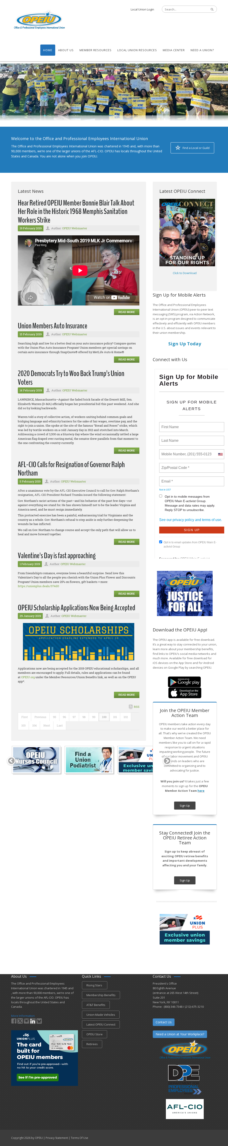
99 (93, 717)
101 (115, 717)
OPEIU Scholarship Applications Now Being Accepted (76, 608)
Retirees (92, 1044)
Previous (40, 717)
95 (54, 717)
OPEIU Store (94, 1034)
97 (74, 717)
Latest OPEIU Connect (100, 1024)
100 (104, 717)
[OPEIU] (39, 20)
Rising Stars (94, 985)
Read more (126, 312)
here (200, 791)
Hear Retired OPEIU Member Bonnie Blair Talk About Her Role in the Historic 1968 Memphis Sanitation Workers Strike (76, 211)
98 (84, 717)
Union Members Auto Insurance (52, 326)
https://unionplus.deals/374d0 (38, 586)
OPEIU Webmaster (74, 228)
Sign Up (185, 806)
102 (126, 717)
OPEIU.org (28, 677)
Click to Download (185, 273)
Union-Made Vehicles (100, 1015)
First (24, 717)
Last (60, 725)
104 (34, 725)
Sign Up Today (184, 344)
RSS (136, 707)
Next (46, 725)
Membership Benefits (101, 995)
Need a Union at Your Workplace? (180, 1034)
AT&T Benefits (95, 1005)
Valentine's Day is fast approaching (57, 555)
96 (64, 717)
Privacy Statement (57, 1138)
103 (23, 725)
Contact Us (164, 1022)
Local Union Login (142, 9)
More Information (23, 1016)
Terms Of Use (79, 1138)
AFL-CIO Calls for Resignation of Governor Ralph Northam (71, 468)
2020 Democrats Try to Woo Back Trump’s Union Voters (71, 377)
